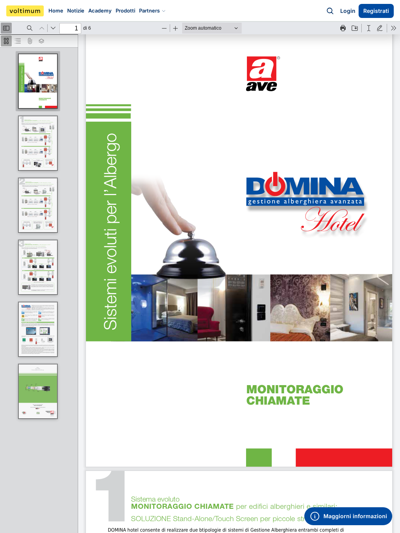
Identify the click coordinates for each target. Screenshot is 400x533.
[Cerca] (330, 11)
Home (55, 10)
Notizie (75, 10)
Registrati (376, 10)
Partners (149, 10)
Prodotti (125, 10)
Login (347, 10)
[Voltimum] (25, 10)
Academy (100, 10)
